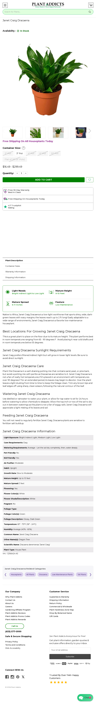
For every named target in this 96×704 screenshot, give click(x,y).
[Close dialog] (73, 337)
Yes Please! (48, 358)
